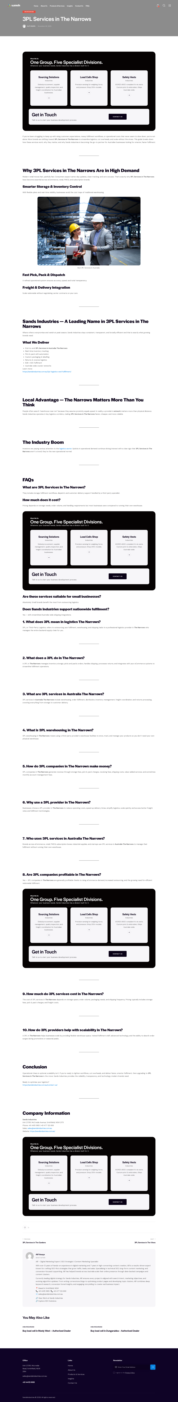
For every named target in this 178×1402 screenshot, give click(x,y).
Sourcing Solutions (48, 77)
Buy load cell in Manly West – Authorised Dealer (47, 1330)
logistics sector (65, 448)
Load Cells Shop (89, 77)
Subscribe (152, 1368)
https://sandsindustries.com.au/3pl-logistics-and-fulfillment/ (47, 372)
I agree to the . (125, 1373)
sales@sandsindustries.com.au (35, 1376)
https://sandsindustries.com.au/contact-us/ (40, 1085)
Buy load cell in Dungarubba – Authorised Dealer (115, 1330)
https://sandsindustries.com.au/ (42, 1131)
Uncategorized (29, 11)
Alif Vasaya (40, 1254)
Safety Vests (129, 77)
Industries (49, 81)
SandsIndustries (29, 1397)
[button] (26, 1227)
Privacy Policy (130, 1373)
